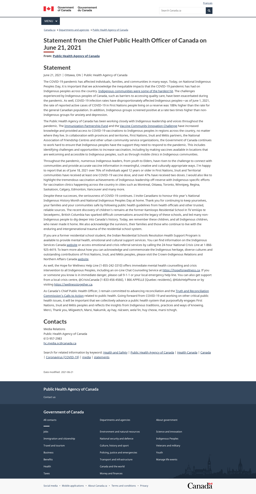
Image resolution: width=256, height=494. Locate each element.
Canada (205, 352)
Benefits (48, 459)
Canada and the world (112, 466)
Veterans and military (168, 445)
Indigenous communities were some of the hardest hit (135, 91)
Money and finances (111, 473)
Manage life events (166, 459)
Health (47, 466)
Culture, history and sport (114, 445)
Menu (49, 21)
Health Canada (187, 352)
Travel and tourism (54, 445)
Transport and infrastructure (116, 459)
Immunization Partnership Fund (86, 126)
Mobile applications (73, 485)
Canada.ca (49, 30)
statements (101, 357)
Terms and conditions (124, 485)
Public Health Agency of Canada (110, 30)
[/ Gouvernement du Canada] (70, 9)
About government (166, 420)
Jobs (46, 431)
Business (48, 452)
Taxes (47, 473)
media (86, 357)
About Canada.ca (97, 485)
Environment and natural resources (120, 431)
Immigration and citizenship (59, 438)
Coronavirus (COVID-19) (62, 357)
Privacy (144, 485)
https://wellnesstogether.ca (73, 284)
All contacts (50, 420)
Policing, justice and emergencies (118, 452)
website (72, 245)
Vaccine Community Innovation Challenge (148, 126)
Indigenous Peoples (167, 438)
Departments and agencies (74, 30)
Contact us (50, 397)
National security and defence (116, 438)
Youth (159, 452)
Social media (51, 485)
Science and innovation (169, 431)
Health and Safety (115, 352)
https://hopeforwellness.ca (181, 270)
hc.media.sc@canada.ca (60, 343)
